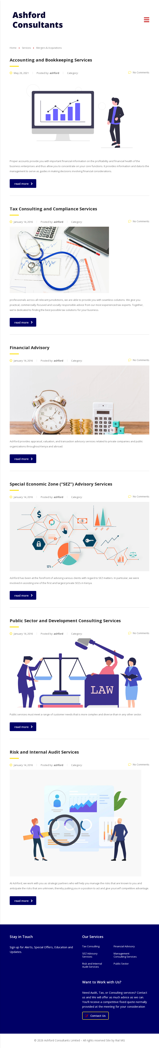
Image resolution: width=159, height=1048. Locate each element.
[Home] (38, 19)
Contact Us (97, 1016)
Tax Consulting (90, 946)
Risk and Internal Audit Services (92, 965)
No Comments (141, 72)
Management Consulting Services (125, 955)
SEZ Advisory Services (90, 955)
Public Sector (121, 963)
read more (21, 184)
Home (13, 47)
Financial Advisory (124, 946)
